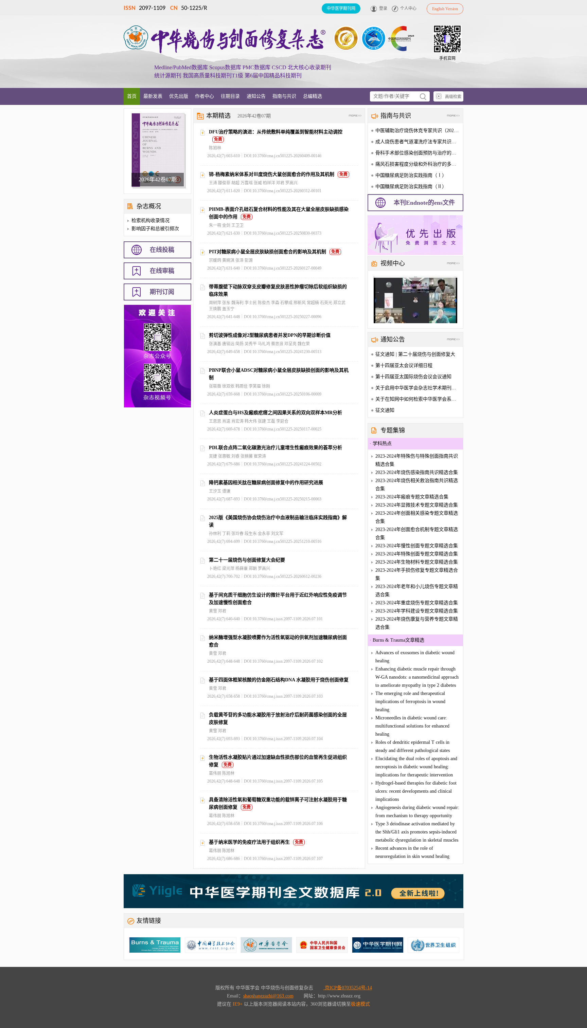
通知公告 (256, 96)
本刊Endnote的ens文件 (424, 202)
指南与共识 (284, 96)
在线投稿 (162, 249)
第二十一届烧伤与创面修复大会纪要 (247, 560)
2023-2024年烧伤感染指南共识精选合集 (416, 472)
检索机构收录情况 (150, 220)
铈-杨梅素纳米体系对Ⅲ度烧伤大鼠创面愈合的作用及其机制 (271, 174)
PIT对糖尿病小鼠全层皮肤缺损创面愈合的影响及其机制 (267, 251)
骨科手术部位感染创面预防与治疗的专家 (418, 152)
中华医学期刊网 (341, 8)
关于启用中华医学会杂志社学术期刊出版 (418, 387)
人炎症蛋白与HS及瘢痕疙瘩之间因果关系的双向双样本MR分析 (275, 412)
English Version (445, 8)
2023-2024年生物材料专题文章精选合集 (416, 562)
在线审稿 (162, 271)
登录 (383, 8)
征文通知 (384, 410)
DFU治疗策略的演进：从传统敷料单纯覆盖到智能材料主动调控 (275, 131)
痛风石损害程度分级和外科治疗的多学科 (418, 164)
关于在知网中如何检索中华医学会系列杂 (418, 399)
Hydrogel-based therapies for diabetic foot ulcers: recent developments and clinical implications (416, 791)
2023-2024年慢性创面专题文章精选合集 (416, 545)
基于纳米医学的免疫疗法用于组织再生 (249, 842)
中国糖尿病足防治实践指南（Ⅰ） (411, 175)
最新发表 (152, 96)
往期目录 (230, 96)
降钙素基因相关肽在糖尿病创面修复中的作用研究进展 (266, 482)
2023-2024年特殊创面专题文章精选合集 (416, 553)
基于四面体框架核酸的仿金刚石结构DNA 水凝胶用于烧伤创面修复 (279, 679)
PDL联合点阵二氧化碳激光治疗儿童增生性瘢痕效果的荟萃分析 (275, 447)
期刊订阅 (162, 292)
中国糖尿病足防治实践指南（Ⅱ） (411, 186)
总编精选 (312, 96)
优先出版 (178, 96)
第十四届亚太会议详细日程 (403, 365)
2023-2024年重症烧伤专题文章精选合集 (416, 602)
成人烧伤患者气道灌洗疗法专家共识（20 (418, 141)
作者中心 (204, 96)
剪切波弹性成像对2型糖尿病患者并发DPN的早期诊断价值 (270, 335)
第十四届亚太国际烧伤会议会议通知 (413, 376)
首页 (132, 96)
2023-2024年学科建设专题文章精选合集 (416, 610)
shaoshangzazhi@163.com (268, 995)
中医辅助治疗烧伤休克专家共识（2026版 (418, 130)
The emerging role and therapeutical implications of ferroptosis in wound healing (410, 701)
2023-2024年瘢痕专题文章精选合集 (411, 496)
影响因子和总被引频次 (155, 228)
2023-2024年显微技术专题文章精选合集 (416, 505)
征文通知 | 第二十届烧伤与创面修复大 (415, 354)
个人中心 (408, 8)
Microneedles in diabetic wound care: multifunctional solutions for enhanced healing (412, 726)
